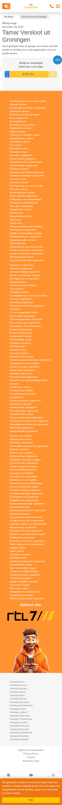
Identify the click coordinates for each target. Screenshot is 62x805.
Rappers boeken (18, 547)
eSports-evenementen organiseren (27, 260)
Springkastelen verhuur (21, 564)
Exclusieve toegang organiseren (25, 490)
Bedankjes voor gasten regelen (25, 114)
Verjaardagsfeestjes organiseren (25, 236)
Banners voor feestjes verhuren (25, 275)
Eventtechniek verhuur (21, 336)
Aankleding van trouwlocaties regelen (28, 101)
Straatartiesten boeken (21, 216)
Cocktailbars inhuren (20, 141)
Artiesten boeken (18, 104)
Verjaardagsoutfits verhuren (23, 240)
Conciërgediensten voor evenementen (28, 295)
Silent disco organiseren (21, 206)
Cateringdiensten (18, 282)
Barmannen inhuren (19, 111)
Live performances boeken (23, 393)
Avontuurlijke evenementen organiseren (29, 446)
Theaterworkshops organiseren (25, 575)
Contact (31, 757)
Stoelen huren (16, 213)
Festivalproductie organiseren (24, 497)
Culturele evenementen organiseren (27, 305)
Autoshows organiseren (21, 442)
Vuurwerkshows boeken (21, 595)
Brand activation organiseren (24, 456)
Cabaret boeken (17, 131)
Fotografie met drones (20, 343)
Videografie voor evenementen (25, 591)
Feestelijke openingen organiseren (26, 493)
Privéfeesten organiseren (22, 537)
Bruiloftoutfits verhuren (21, 128)
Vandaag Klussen (18, 685)
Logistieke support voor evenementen (28, 524)
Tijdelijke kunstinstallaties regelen (26, 233)
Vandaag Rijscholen (19, 702)
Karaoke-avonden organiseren (24, 366)
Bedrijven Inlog (31, 761)
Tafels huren (16, 219)
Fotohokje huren (17, 346)
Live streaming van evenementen (26, 517)
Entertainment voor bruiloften (24, 480)
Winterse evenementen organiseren (27, 598)
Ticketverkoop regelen (20, 578)
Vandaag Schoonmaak (21, 719)
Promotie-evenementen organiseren (27, 541)
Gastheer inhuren (18, 350)
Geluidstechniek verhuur (22, 356)
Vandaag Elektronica (20, 725)
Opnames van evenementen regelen (27, 534)
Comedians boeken (19, 292)
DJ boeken (15, 309)
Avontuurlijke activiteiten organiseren (27, 107)
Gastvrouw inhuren (19, 353)
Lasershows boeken (19, 514)
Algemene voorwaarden (31, 750)
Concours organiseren (20, 299)
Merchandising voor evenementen (26, 185)
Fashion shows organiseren (23, 158)
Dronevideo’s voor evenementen (26, 326)
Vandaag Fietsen (18, 709)
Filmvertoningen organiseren (23, 165)
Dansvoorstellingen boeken (23, 469)
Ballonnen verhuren (19, 449)
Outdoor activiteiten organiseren (25, 400)
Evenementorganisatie (21, 332)
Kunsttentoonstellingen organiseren (27, 175)
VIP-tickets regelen (19, 588)
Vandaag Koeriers (18, 688)
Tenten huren (16, 223)
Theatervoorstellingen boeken (24, 571)
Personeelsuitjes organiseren (24, 411)
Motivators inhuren (19, 189)
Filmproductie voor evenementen (26, 162)
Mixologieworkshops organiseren (26, 530)
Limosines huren (18, 179)
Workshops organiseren (21, 427)
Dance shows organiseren (22, 316)
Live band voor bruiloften (22, 390)
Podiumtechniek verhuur (22, 414)
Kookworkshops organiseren (24, 377)
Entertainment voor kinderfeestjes (26, 483)
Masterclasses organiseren (23, 527)
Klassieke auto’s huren (21, 373)
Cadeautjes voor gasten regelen (25, 459)
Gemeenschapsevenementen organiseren (30, 360)
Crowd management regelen (23, 466)
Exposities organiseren (21, 155)
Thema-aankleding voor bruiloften (26, 226)
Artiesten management (21, 268)
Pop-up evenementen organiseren (26, 417)
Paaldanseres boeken (20, 404)
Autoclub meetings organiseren (25, 271)
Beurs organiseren (19, 118)
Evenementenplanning (20, 329)
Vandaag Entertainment (21, 705)
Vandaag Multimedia (19, 715)
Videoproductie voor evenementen (26, 246)
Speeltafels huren (18, 557)
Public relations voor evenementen (26, 544)
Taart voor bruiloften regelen (23, 568)
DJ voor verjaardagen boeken (24, 312)
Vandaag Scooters (19, 722)
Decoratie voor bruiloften (22, 473)
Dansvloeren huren (19, 148)
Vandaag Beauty (18, 692)
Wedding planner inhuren (22, 257)
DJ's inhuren (16, 145)
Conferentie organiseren (21, 302)
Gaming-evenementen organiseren (27, 172)
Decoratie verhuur (18, 152)
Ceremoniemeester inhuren (23, 285)
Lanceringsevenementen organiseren (28, 510)
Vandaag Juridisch (19, 712)
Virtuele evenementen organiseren (26, 250)
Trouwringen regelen (19, 585)
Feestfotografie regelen (21, 339)
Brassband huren (18, 121)
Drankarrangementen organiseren (26, 319)
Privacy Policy (31, 753)
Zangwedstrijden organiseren (24, 431)
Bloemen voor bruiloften (21, 453)
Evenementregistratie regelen (24, 486)
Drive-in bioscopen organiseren (25, 322)
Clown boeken (17, 289)
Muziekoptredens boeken (22, 192)
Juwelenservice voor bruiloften (24, 363)
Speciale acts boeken (20, 554)
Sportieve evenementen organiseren (27, 561)
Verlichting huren (18, 243)
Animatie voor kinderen (21, 436)
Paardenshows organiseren (23, 407)
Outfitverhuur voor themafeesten (25, 199)
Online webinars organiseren (24, 196)
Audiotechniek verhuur (21, 439)
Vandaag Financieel (19, 729)
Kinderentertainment (19, 507)
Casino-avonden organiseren (24, 463)
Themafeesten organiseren (23, 229)
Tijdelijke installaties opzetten (24, 581)
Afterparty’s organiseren (21, 265)
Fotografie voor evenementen (24, 500)
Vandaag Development (21, 732)
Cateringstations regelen (21, 138)
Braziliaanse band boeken (22, 124)
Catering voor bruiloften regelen (25, 135)
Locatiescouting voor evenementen (27, 520)
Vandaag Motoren (18, 698)
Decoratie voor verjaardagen (23, 476)
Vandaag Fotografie (19, 739)
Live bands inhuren (19, 182)
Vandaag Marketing (19, 736)
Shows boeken (17, 551)
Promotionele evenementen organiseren (29, 421)
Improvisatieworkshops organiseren (27, 503)
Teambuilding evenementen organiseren (29, 424)
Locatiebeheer (16, 397)
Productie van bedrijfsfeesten (24, 202)
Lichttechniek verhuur (20, 387)
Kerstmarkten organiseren (22, 370)
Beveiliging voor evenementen (24, 278)
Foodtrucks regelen (19, 168)
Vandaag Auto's (17, 681)
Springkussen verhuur (20, 209)
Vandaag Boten (17, 695)
